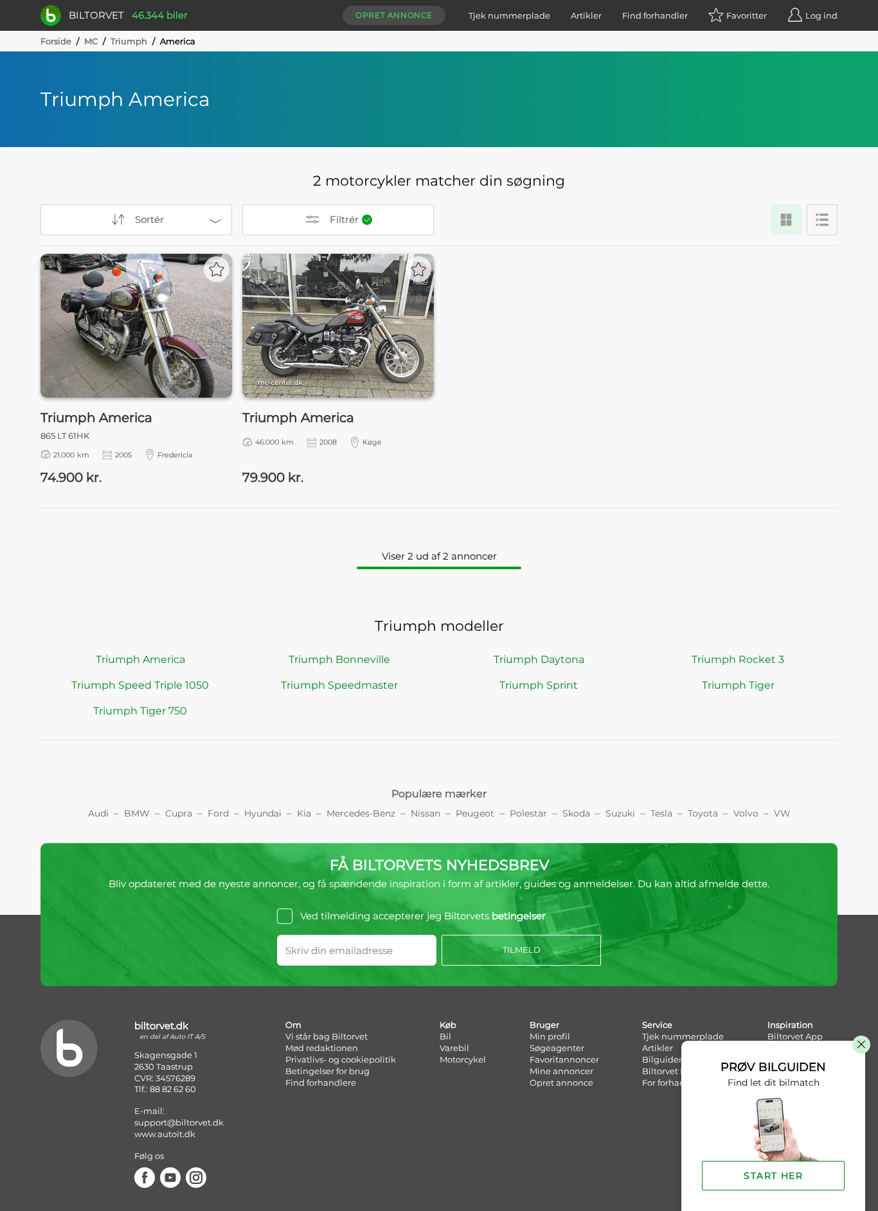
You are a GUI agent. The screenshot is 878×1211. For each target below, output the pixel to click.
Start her (773, 1175)
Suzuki (620, 813)
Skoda (576, 813)
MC (91, 41)
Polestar (528, 813)
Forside (55, 41)
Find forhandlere (320, 1082)
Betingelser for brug (327, 1071)
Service (657, 1025)
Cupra (178, 813)
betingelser (519, 916)
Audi (98, 813)
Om (293, 1025)
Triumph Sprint (538, 685)
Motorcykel (463, 1059)
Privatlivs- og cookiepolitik (340, 1059)
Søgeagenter (557, 1048)
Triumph (129, 41)
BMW (137, 813)
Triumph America (140, 659)
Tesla (661, 813)
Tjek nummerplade (509, 15)
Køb (448, 1025)
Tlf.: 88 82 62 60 (165, 1089)
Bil (445, 1036)
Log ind (821, 15)
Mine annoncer (561, 1071)
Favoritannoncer (564, 1059)
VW (782, 813)
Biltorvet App (795, 1036)
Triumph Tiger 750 (140, 711)
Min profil (550, 1036)
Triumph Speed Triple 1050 (140, 685)
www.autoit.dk (164, 1134)
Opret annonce (394, 15)
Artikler (586, 15)
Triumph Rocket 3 (738, 659)
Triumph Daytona (539, 659)
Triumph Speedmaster (339, 685)
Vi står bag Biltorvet (326, 1036)
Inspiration (790, 1025)
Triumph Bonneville (339, 659)
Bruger (544, 1025)
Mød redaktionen (321, 1048)
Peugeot (475, 813)
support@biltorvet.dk (179, 1122)
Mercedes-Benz (361, 813)
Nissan (425, 813)
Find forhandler (655, 15)
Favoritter (746, 15)
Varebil (454, 1048)
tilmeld (522, 949)
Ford (218, 813)
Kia (304, 813)
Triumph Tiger (738, 685)
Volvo (745, 813)
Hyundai (263, 813)
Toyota (703, 813)
